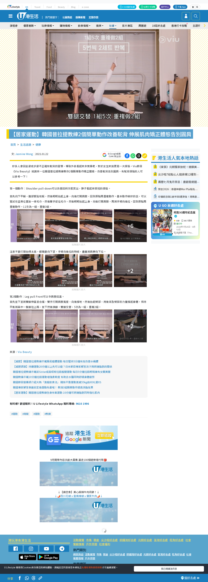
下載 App (182, 6)
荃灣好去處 (161, 540)
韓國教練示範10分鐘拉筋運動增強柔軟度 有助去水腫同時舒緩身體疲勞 (54, 377)
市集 (89, 540)
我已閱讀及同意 (169, 568)
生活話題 (25, 144)
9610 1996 (82, 404)
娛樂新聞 (80, 17)
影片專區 (127, 26)
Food (49, 6)
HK (26, 6)
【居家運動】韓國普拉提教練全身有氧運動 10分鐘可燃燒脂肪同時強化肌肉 (56, 392)
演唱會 (14, 26)
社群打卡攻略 (149, 6)
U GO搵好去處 (128, 6)
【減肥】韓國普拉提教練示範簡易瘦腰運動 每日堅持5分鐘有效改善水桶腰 (55, 361)
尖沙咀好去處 (109, 540)
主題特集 (198, 26)
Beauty (61, 6)
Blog (73, 6)
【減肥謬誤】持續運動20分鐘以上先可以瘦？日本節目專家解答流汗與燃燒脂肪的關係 (62, 366)
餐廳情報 (78, 544)
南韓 (26, 413)
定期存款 (93, 17)
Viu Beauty (25, 352)
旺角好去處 (176, 540)
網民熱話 (78, 554)
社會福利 (104, 544)
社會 (188, 540)
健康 (38, 144)
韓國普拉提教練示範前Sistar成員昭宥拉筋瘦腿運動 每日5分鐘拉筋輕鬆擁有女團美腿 (61, 372)
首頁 (13, 144)
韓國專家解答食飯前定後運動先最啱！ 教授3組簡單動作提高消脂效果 (53, 387)
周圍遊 (142, 26)
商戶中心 (165, 6)
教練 (48, 413)
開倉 (96, 540)
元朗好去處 (145, 540)
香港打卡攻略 (179, 26)
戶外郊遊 (91, 544)
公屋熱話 (67, 17)
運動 (15, 413)
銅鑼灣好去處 (128, 540)
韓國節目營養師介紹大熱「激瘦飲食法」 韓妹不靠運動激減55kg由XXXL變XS (57, 382)
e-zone (85, 6)
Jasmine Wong (24, 154)
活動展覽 (78, 540)
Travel (37, 6)
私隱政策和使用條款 (92, 567)
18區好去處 (158, 26)
